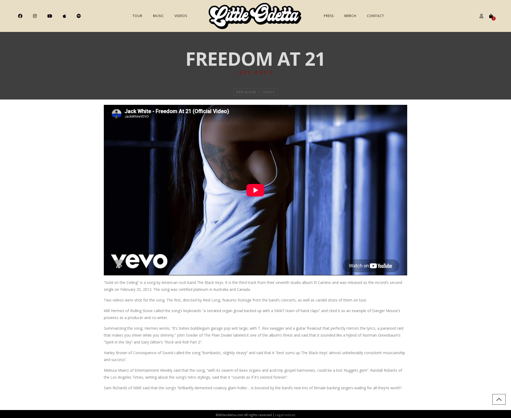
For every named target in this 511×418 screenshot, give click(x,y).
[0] (491, 16)
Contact (375, 16)
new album (246, 92)
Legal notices (285, 415)
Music (158, 16)
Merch (350, 16)
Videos (181, 16)
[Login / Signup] (481, 16)
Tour (137, 16)
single (269, 92)
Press (329, 16)
